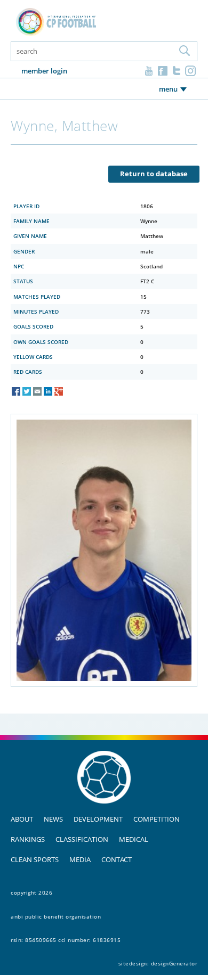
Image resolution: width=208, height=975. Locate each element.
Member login (44, 71)
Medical (133, 839)
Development (98, 819)
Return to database (154, 173)
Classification (81, 839)
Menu (168, 89)
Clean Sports (35, 859)
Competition (156, 819)
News (53, 819)
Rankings (28, 839)
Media (80, 859)
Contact (116, 859)
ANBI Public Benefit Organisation (56, 916)
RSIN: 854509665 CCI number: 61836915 (66, 940)
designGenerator (174, 963)
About (22, 819)
